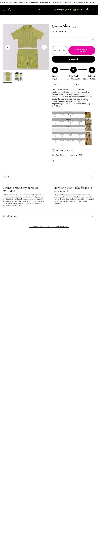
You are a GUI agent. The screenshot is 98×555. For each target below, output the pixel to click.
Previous (7, 47)
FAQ (6, 177)
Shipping (12, 216)
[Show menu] (4, 9)
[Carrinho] (94, 9)
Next (44, 47)
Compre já (73, 59)
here (20, 205)
